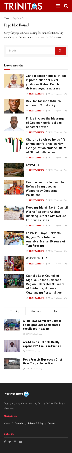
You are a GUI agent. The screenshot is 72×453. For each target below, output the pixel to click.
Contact (51, 423)
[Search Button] (60, 51)
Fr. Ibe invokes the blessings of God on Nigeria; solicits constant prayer (45, 123)
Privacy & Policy (35, 423)
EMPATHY (32, 165)
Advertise (19, 423)
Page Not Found (20, 18)
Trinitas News (36, 94)
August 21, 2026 (54, 263)
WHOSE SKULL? (36, 258)
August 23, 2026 (54, 94)
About (7, 423)
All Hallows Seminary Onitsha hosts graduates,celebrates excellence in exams (42, 324)
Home (6, 18)
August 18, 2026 (54, 298)
